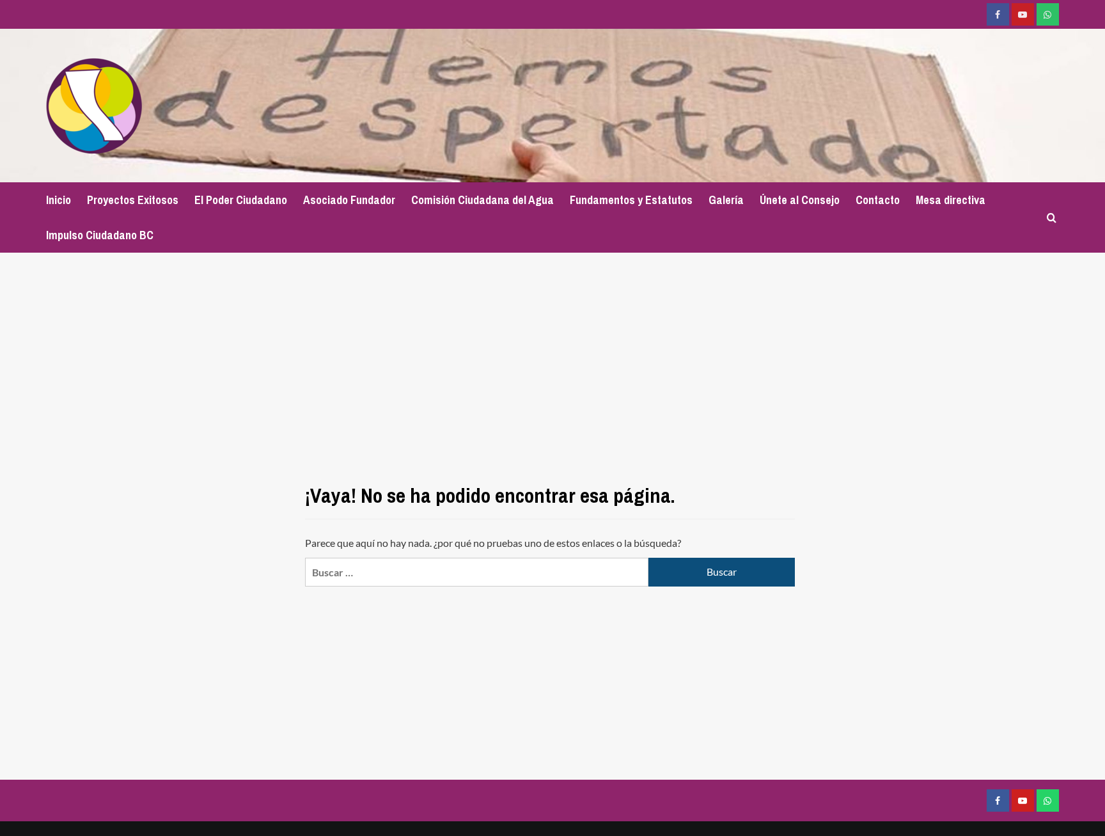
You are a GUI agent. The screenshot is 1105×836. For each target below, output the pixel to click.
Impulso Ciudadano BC (99, 235)
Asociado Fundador (349, 200)
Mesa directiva (950, 200)
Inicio (58, 200)
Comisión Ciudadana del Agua (482, 200)
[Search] (1052, 218)
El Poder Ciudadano (240, 200)
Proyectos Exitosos (132, 200)
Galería (726, 200)
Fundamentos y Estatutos (631, 200)
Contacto (878, 200)
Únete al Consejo (800, 200)
